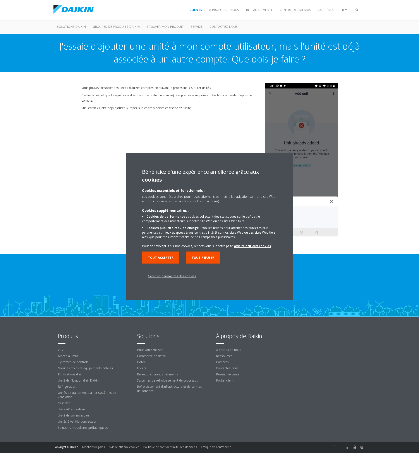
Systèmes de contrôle (73, 362)
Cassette (64, 403)
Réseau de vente (228, 374)
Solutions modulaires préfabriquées (83, 427)
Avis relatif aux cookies (124, 447)
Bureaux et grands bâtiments (157, 374)
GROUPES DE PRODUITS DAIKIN (116, 26)
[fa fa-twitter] (341, 447)
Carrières (222, 362)
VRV (60, 350)
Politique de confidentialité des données (170, 447)
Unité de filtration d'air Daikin (78, 380)
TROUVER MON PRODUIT (165, 26)
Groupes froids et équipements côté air (85, 368)
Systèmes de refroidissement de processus (167, 380)
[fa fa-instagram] (362, 447)
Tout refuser (203, 257)
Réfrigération (67, 386)
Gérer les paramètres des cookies (172, 276)
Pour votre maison (150, 350)
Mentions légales (93, 447)
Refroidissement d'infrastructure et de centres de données (169, 388)
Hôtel (141, 362)
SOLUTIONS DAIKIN (71, 26)
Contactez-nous (227, 368)
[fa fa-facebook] (334, 447)
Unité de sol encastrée (73, 415)
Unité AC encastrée (71, 409)
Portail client (225, 380)
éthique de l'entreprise (216, 447)
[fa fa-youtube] (355, 447)
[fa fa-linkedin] (348, 447)
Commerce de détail (151, 356)
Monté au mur (68, 356)
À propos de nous (228, 350)
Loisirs (141, 368)
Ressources (224, 356)
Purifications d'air (70, 374)
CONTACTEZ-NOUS (224, 26)
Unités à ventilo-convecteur (77, 421)
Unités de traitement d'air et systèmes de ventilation (87, 395)
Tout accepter (160, 257)
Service (197, 26)
